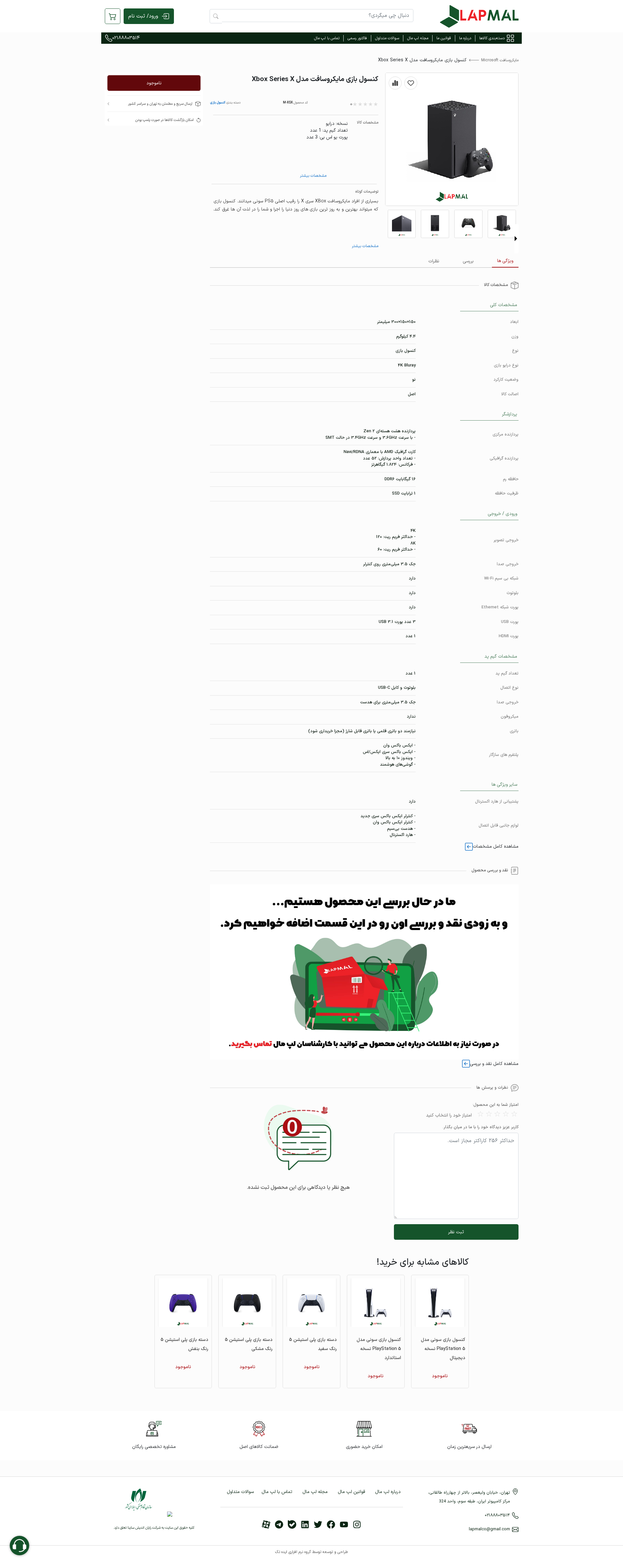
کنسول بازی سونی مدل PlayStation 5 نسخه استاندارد (379, 1348)
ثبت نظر (456, 1232)
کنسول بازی (218, 102)
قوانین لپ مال (351, 1491)
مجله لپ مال (417, 38)
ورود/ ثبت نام (143, 16)
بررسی (468, 261)
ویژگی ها (505, 260)
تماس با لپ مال (326, 38)
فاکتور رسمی (357, 38)
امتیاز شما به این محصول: (495, 1105)
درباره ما (465, 38)
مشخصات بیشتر (313, 176)
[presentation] (516, 238)
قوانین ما (443, 38)
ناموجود (154, 83)
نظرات (433, 261)
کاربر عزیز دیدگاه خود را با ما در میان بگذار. (481, 1127)
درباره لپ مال (388, 1491)
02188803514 (126, 38)
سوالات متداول (387, 38)
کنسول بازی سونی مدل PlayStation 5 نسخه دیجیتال (443, 1348)
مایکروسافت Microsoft (500, 60)
